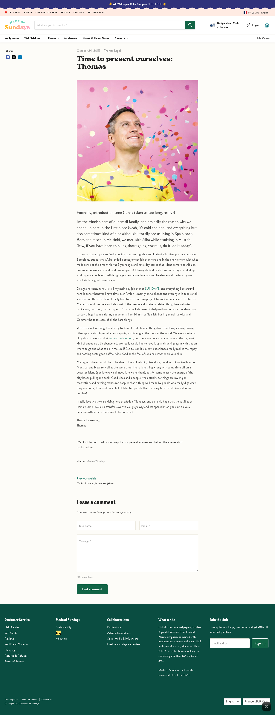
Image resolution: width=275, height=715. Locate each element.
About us (120, 38)
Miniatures (70, 38)
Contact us (47, 700)
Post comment (92, 589)
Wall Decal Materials (16, 644)
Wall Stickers (32, 38)
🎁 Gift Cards (12, 12)
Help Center (263, 38)
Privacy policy (11, 700)
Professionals (97, 12)
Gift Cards (11, 633)
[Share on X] (14, 57)
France (255, 701)
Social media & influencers (122, 638)
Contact (79, 12)
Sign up (260, 643)
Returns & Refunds (16, 655)
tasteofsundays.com (121, 338)
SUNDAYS (152, 288)
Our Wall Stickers (46, 12)
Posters (52, 38)
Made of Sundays (96, 461)
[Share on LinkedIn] (20, 57)
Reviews (65, 12)
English (231, 701)
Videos (28, 12)
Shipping (10, 650)
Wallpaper (11, 38)
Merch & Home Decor (96, 38)
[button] (254, 12)
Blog (58, 633)
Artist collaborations (119, 633)
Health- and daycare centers (123, 644)
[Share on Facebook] (8, 57)
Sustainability (63, 627)
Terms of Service (14, 661)
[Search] (190, 25)
